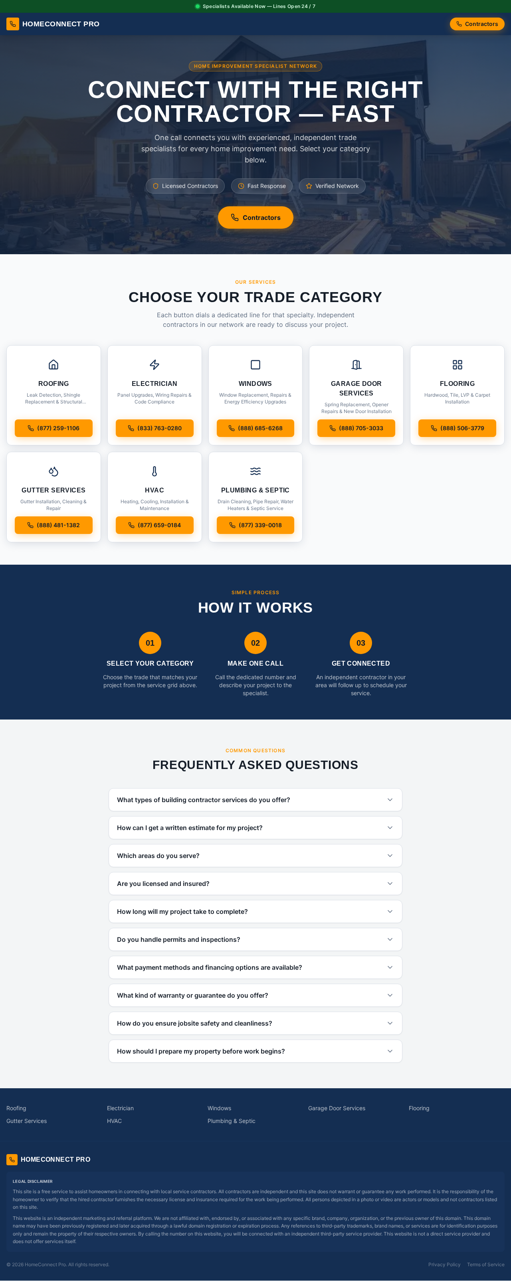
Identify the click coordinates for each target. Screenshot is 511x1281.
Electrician (120, 1108)
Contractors (481, 23)
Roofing (16, 1108)
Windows (219, 1108)
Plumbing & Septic (232, 1120)
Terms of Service (486, 1264)
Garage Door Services (336, 1108)
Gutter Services (26, 1120)
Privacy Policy (444, 1264)
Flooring (419, 1108)
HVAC (114, 1120)
